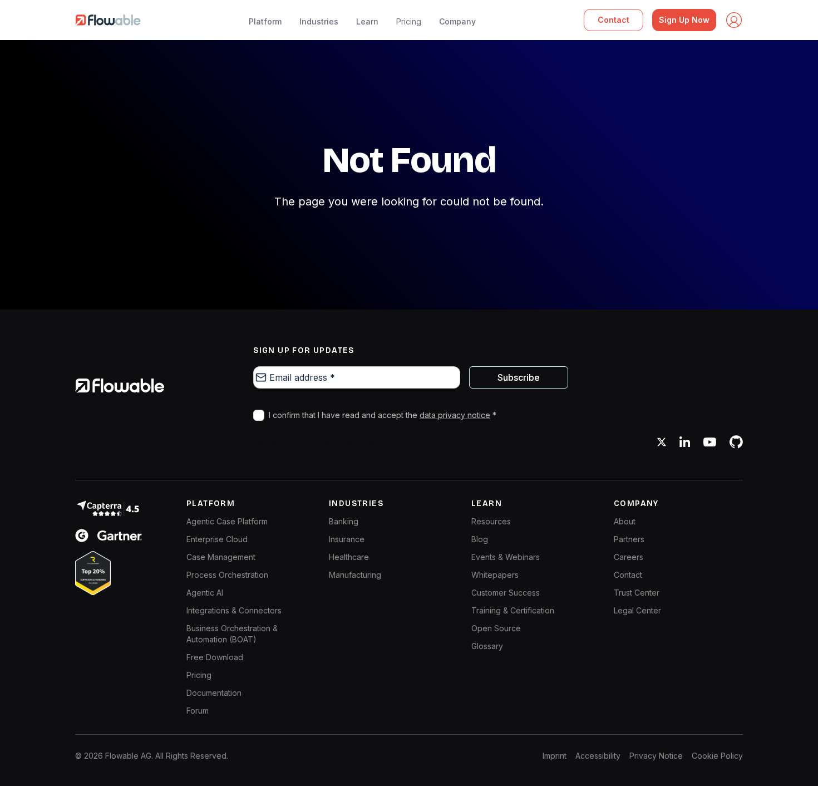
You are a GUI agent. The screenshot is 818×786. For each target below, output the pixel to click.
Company (457, 21)
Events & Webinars (505, 557)
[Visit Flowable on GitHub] (736, 442)
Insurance (346, 539)
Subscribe (518, 377)
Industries (318, 21)
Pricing (408, 21)
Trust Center (636, 592)
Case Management (220, 557)
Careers (628, 557)
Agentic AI (204, 592)
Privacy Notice (656, 755)
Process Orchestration (227, 574)
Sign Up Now (684, 19)
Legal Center (637, 610)
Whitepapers (495, 574)
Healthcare (349, 557)
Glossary (487, 646)
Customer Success (505, 592)
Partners (629, 539)
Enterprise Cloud (217, 539)
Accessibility (597, 755)
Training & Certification (512, 610)
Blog (479, 539)
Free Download (214, 657)
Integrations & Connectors (234, 610)
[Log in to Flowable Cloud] (734, 20)
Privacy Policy (452, 444)
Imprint (554, 755)
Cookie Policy (717, 755)
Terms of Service (518, 444)
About (624, 521)
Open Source (496, 628)
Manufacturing (355, 574)
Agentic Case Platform (227, 521)
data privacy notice (455, 415)
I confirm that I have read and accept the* (382, 415)
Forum (197, 710)
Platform (265, 21)
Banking (343, 521)
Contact (613, 19)
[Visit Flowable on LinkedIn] (684, 442)
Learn (367, 21)
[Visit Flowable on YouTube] (709, 442)
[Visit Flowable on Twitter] (661, 442)
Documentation (214, 692)
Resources (491, 521)
